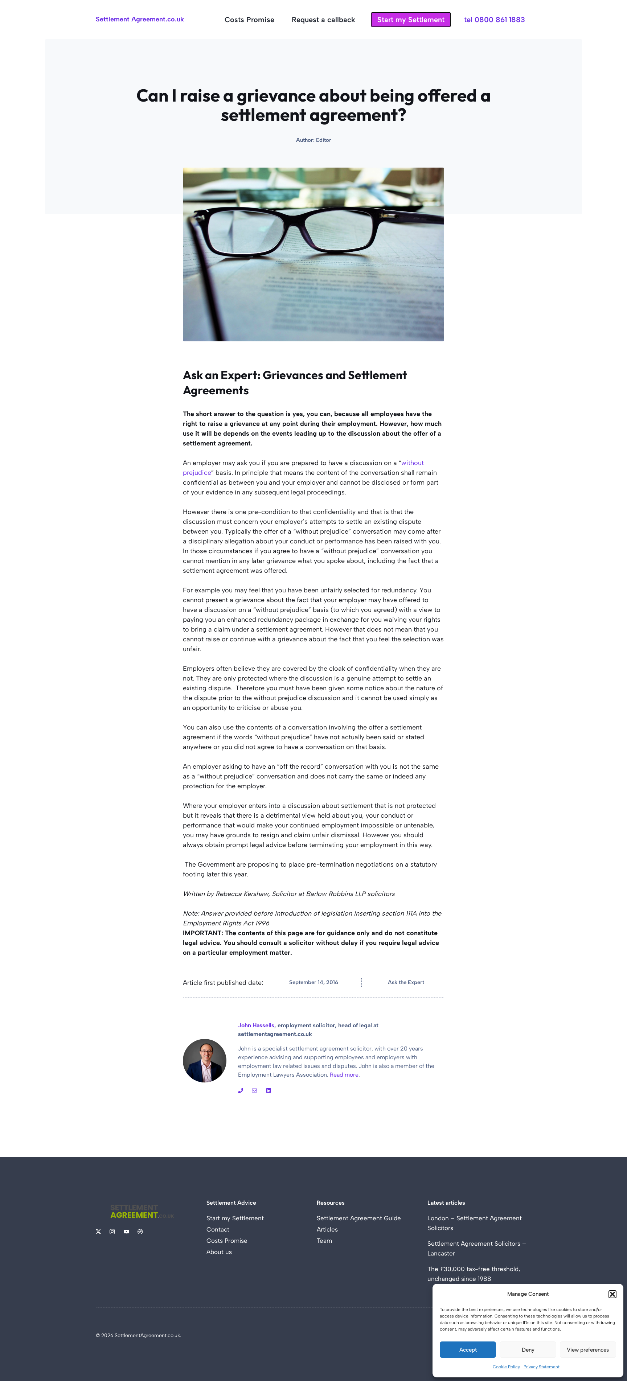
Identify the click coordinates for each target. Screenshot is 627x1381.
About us (219, 1251)
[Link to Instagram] (240, 1090)
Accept (468, 1350)
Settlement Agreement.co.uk (140, 19)
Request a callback (323, 19)
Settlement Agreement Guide (359, 1218)
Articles (327, 1229)
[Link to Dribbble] (268, 1090)
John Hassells (256, 1025)
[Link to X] (98, 1231)
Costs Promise (249, 19)
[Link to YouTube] (254, 1090)
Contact (217, 1229)
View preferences (588, 1350)
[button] (612, 1294)
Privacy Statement (542, 1366)
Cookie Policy (506, 1366)
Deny (528, 1350)
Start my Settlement (410, 19)
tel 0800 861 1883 (494, 19)
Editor (323, 140)
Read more (344, 1074)
